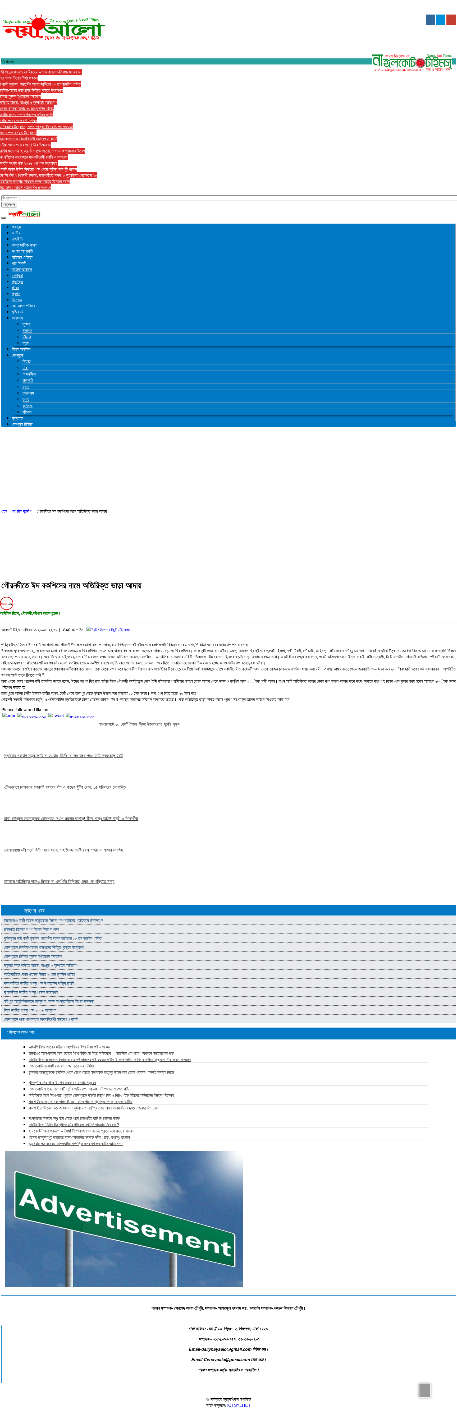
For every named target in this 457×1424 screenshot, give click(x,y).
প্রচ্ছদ (16, 227)
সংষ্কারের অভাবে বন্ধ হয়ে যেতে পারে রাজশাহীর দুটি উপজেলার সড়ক (74, 1118)
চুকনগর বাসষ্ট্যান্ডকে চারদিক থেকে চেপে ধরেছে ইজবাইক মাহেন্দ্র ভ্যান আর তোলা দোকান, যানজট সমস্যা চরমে (102, 1072)
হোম (4, 511)
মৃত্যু (25, 343)
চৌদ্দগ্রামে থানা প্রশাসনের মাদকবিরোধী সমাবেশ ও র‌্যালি (41, 1019)
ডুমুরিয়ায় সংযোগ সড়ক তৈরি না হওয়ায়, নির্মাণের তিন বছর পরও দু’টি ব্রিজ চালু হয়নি (63, 755)
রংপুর (25, 399)
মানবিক (27, 330)
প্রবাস (16, 293)
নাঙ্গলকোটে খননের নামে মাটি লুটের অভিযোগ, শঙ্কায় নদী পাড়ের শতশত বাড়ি (79, 1089)
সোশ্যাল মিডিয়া (22, 424)
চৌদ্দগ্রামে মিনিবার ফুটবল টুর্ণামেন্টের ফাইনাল (33, 956)
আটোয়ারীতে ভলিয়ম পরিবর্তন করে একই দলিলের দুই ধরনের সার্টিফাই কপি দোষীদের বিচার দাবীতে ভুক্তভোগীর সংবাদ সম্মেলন (110, 1059)
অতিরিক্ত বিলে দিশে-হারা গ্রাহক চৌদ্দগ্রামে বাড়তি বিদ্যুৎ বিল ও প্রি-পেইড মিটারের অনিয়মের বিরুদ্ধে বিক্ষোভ (101, 1095)
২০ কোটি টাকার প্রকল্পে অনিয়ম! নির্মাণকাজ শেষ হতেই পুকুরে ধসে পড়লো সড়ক (80, 1131)
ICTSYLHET (239, 1405)
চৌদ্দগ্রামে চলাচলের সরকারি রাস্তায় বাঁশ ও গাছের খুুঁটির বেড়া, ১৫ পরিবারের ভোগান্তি (65, 787)
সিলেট (26, 361)
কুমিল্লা (27, 406)
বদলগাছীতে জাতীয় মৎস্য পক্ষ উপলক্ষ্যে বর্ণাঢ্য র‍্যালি (39, 983)
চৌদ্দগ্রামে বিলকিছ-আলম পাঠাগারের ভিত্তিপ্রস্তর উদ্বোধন (44, 947)
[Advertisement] (228, 468)
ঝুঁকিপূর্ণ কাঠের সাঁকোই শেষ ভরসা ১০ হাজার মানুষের (62, 1082)
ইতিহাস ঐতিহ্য (22, 257)
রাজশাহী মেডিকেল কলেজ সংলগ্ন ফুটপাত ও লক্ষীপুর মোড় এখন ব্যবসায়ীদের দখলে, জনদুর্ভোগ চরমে (94, 1108)
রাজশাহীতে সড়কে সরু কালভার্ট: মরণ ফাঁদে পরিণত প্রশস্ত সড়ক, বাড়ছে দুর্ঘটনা (80, 1101)
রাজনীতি (17, 239)
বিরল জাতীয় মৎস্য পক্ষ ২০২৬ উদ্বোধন (30, 1010)
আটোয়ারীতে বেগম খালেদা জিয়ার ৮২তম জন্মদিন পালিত (39, 974)
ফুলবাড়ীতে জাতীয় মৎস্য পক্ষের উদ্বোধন (31, 992)
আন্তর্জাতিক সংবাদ (24, 245)
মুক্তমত (17, 418)
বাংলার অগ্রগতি (22, 251)
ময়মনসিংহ (29, 374)
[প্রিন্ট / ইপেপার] (98, 630)
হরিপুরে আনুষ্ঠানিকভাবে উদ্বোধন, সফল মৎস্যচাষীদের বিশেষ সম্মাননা (49, 1001)
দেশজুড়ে (18, 355)
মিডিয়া (26, 337)
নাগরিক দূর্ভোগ (22, 511)
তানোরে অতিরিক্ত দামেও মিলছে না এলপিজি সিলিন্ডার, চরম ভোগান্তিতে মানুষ (59, 881)
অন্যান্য (17, 318)
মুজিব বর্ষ (17, 312)
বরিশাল (26, 412)
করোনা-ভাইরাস (22, 269)
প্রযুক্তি (17, 281)
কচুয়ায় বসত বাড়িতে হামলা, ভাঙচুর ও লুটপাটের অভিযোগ (41, 965)
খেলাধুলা (17, 275)
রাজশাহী (27, 380)
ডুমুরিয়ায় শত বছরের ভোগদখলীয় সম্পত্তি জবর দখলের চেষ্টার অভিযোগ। (76, 1143)
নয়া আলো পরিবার (23, 306)
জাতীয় (16, 233)
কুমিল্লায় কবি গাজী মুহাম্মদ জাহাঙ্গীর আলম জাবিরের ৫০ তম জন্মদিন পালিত (53, 938)
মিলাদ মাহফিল (21, 349)
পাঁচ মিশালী (19, 263)
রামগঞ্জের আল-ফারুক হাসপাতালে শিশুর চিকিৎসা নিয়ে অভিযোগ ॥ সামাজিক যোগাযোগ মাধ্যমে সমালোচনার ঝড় (101, 1053)
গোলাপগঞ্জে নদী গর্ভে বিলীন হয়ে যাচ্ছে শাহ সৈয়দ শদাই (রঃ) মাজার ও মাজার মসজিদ (63, 850)
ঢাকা (25, 367)
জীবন (15, 287)
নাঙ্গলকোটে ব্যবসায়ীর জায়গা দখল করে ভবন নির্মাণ (62, 1066)
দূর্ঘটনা (26, 324)
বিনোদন (17, 300)
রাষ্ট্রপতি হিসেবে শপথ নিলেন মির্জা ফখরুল (31, 929)
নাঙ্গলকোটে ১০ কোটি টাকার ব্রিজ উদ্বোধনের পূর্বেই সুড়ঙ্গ (139, 724)
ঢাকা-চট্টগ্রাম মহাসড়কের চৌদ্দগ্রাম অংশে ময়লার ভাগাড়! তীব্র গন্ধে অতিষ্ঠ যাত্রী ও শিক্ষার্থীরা (71, 818)
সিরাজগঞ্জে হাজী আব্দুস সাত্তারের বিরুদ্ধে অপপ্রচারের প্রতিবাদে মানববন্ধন (53, 920)
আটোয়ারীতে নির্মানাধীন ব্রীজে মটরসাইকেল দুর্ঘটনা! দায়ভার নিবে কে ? (74, 1124)
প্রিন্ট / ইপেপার (120, 630)
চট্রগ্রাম (28, 393)
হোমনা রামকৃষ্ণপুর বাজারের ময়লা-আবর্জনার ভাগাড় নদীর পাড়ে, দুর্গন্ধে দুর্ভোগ (79, 1137)
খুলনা (25, 386)
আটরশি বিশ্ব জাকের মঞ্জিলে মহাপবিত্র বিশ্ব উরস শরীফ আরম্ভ (70, 1047)
